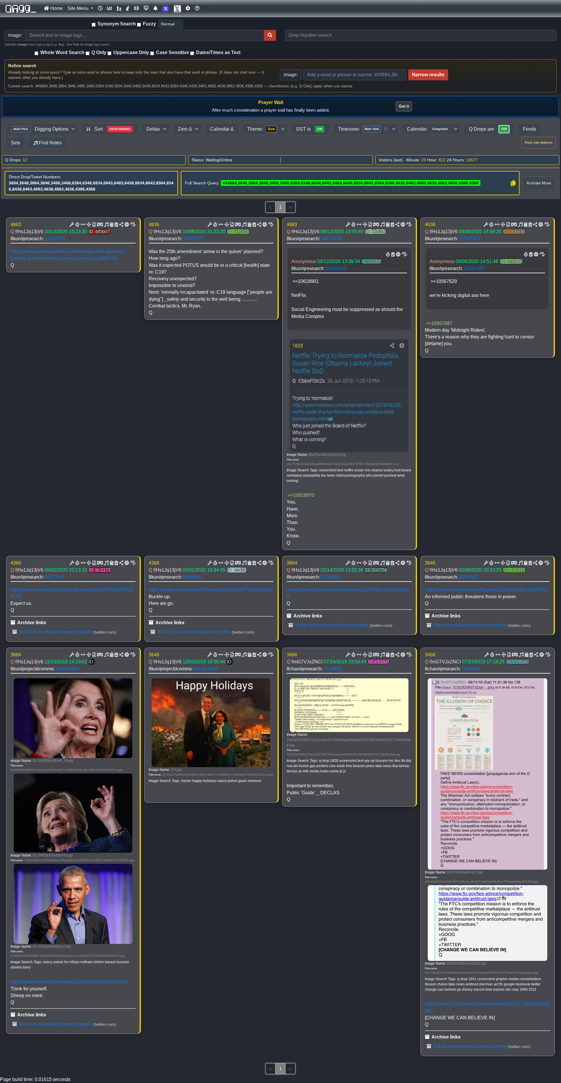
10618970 (336, 268)
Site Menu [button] (78, 8)
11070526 (55, 238)
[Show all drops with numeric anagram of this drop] (88, 224)
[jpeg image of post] (93, 224)
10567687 (474, 268)
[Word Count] (76, 224)
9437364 (54, 577)
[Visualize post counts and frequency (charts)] (109, 8)
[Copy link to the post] (120, 224)
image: (291, 74)
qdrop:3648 (206, 668)
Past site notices (539, 143)
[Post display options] (71, 224)
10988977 (193, 238)
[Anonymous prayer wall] (128, 8)
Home (56, 8)
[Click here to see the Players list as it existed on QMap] (119, 8)
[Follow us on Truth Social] (166, 9)
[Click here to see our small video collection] (136, 8)
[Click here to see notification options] (155, 8)
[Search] (270, 35)
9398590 (192, 577)
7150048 (471, 668)
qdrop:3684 (67, 668)
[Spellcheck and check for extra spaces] (132, 224)
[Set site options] (188, 8)
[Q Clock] (100, 8)
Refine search (22, 65)
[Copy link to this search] (513, 183)
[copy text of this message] (115, 224)
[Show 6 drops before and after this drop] (82, 224)
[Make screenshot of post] (111, 224)
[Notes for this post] (106, 224)
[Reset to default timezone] (385, 129)
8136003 (330, 577)
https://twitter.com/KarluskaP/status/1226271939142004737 (486, 589)
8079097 (468, 577)
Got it (404, 106)
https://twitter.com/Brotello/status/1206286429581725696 (69, 982)
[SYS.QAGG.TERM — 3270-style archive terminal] (146, 8)
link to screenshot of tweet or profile (55, 631)
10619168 (331, 238)
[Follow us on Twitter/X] (177, 9)
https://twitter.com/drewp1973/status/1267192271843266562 (211, 589)
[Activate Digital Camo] (99, 224)
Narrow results (428, 74)
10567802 (469, 238)
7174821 (333, 668)
